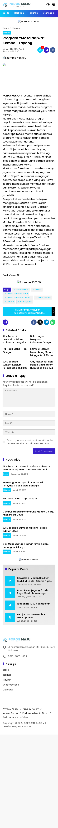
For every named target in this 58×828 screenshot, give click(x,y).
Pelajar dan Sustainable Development (31, 616)
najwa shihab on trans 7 (19, 297)
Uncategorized (11, 684)
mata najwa (22, 289)
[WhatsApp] (52, 322)
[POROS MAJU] (23, 4)
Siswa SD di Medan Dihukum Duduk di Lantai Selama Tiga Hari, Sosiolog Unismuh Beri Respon (33, 580)
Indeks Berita (10, 713)
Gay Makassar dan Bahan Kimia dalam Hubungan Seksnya (41, 365)
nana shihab (44, 297)
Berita (6, 474)
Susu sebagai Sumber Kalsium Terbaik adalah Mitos (15, 365)
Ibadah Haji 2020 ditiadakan (33, 603)
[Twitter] (40, 322)
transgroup (26, 301)
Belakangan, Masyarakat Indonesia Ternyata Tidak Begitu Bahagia (42, 339)
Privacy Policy (10, 709)
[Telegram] (46, 322)
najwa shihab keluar (17, 293)
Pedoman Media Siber (35, 713)
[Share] (52, 50)
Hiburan (6, 32)
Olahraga (8, 689)
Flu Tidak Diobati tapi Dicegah (15, 350)
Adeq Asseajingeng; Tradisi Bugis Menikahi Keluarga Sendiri (33, 592)
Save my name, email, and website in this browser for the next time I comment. (30, 442)
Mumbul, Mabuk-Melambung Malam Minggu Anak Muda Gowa (41, 352)
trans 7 (10, 301)
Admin (5, 49)
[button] (48, 5)
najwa (38, 289)
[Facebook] (34, 322)
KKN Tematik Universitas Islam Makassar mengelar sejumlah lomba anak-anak (14, 339)
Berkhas (7, 674)
